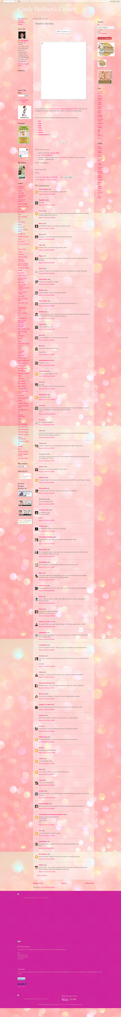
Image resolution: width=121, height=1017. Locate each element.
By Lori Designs (22, 217)
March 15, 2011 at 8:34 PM (46, 482)
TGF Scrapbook (22, 424)
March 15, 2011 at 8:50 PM (46, 504)
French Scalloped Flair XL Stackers (23, 264)
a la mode (21, 193)
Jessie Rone (100, 111)
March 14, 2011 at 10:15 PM (47, 194)
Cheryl (41, 324)
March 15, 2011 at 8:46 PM (46, 493)
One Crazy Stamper (21, 352)
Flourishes (42, 179)
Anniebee (42, 656)
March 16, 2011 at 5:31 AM (46, 556)
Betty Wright (43, 562)
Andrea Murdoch (100, 92)
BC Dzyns (21, 211)
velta (40, 430)
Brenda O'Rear (100, 155)
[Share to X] (68, 177)
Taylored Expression (21, 415)
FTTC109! (75, 109)
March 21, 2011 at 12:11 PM (47, 871)
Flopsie (20, 252)
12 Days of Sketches (21, 187)
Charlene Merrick (100, 159)
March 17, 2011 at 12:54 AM (47, 666)
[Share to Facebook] (70, 177)
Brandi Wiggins (100, 151)
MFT (19, 315)
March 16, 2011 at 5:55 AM (46, 580)
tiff (40, 748)
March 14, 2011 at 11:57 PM (47, 205)
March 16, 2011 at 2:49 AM (46, 531)
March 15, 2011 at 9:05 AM (46, 340)
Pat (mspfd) (42, 488)
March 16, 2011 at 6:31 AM (46, 603)
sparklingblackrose (45, 360)
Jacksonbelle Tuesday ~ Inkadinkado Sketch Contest (23, 287)
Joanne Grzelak (100, 115)
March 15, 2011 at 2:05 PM (46, 437)
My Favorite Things (23, 343)
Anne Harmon (100, 147)
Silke (39, 123)
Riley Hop (21, 378)
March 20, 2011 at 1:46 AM (46, 825)
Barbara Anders (100, 99)
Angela (100, 96)
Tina (40, 420)
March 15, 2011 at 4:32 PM (46, 448)
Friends (20, 270)
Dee (39, 121)
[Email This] (65, 177)
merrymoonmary (65, 1004)
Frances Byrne (100, 107)
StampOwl (42, 200)
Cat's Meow (21, 222)
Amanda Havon (43, 134)
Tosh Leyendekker (100, 192)
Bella (19, 214)
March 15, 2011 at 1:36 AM (46, 228)
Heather (41, 466)
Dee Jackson (43, 854)
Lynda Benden (100, 126)
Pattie (40, 672)
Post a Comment (42, 875)
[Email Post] (61, 177)
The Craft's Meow (23, 427)
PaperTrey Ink (22, 365)
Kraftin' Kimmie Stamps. (22, 292)
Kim (40, 335)
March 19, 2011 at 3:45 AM (46, 808)
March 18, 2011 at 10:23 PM (47, 797)
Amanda (41, 311)
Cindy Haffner (46, 177)
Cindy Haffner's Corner (47, 9)
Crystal (41, 443)
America (41, 526)
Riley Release (22, 386)
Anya (19, 209)
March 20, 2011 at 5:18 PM (46, 848)
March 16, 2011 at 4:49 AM (46, 543)
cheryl (41, 211)
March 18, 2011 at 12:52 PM (47, 752)
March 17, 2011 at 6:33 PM (46, 709)
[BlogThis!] (66, 177)
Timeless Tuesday (51, 179)
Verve (19, 449)
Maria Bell (99, 130)
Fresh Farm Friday (23, 267)
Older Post (89, 883)
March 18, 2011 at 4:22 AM (46, 720)
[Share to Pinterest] (71, 177)
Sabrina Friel (100, 183)
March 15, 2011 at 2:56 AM (46, 239)
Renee (41, 268)
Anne (40, 405)
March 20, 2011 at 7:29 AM (46, 835)
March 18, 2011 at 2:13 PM (46, 763)
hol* (40, 830)
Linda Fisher (43, 585)
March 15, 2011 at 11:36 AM (47, 388)
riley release (21, 381)
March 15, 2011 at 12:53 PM (47, 399)
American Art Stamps (22, 200)
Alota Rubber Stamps (22, 196)
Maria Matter (43, 841)
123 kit (20, 190)
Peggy (41, 256)
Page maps (21, 355)
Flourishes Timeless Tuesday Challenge (59, 109)
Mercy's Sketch (22, 313)
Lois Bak (100, 179)
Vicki (99, 138)
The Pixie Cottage (23, 432)
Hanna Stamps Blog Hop (22, 278)
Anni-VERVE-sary (23, 206)
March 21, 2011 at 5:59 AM (46, 859)
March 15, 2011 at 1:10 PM (46, 425)
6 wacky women (44, 510)
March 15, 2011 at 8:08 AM (46, 329)
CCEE (20, 224)
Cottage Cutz (22, 234)
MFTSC (20, 338)
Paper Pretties (22, 358)
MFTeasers (21, 336)
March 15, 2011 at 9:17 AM (46, 365)
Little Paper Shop (23, 303)
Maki (39, 125)
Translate (104, 33)
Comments (23, 477)
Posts (22, 474)
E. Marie (41, 791)
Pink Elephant (22, 371)
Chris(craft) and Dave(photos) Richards (51, 814)
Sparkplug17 (43, 394)
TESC (20, 421)
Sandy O (41, 715)
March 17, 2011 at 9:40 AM (46, 677)
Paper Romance (22, 363)
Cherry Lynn (21, 227)
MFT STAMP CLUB (23, 329)
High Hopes (21, 282)
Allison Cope (43, 737)
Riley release (22, 383)
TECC (20, 419)
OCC (19, 346)
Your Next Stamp (23, 458)
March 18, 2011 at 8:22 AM (46, 731)
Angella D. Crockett (45, 704)
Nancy (41, 609)
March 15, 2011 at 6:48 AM (46, 295)
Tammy (40, 132)
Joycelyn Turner (100, 119)
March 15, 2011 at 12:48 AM (47, 217)
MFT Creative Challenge (22, 321)
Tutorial (20, 446)
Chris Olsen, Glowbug (46, 537)
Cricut (19, 239)
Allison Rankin (43, 189)
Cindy (40, 130)
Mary (40, 769)
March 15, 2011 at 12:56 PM (47, 414)
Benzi (40, 573)
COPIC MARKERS (46, 155)
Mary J (41, 223)
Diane (40, 234)
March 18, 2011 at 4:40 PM (46, 785)
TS (19, 444)
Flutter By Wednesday (21, 260)
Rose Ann (42, 694)
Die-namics (21, 241)
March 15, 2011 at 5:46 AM (46, 284)
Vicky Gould (99, 197)
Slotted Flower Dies (23, 398)
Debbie (41, 865)
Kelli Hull (100, 123)
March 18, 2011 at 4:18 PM (46, 774)
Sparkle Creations (23, 403)
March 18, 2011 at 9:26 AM (46, 742)
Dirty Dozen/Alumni (23, 244)
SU (19, 412)
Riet (40, 346)
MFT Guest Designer (21, 325)
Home (64, 883)
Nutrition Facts (40, 897)
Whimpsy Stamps (23, 451)
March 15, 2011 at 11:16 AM (47, 376)
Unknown (42, 477)
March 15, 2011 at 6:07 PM (46, 461)
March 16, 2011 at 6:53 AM (46, 616)
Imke (40, 245)
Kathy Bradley (100, 176)
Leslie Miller (42, 645)
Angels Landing (22, 204)
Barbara (41, 290)
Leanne (41, 758)
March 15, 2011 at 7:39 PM (46, 471)
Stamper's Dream (23, 410)
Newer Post (38, 883)
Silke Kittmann (100, 134)
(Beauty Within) (55, 153)
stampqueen (43, 632)
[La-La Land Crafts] (106, 56)
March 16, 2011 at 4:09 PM (46, 650)
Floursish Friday (22, 257)
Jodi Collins (42, 371)
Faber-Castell (22, 249)
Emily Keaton (43, 549)
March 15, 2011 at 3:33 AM (46, 250)
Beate (40, 596)
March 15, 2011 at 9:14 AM (46, 354)
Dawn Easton (43, 279)
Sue (40, 382)
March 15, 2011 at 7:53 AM (46, 318)
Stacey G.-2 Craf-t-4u (45, 621)
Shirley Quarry (100, 187)
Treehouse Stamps (23, 441)
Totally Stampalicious (22, 437)
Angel (41, 780)
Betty (40, 128)
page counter (21, 986)
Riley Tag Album (22, 388)
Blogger (80, 1004)
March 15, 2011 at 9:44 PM (46, 520)
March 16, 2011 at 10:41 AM (47, 626)
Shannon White (43, 803)
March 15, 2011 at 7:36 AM (46, 306)
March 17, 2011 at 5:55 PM (46, 699)
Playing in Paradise (23, 373)
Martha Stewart (22, 308)
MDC (19, 310)
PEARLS (64, 157)
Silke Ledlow (43, 301)
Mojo (19, 341)
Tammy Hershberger (45, 683)
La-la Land (21, 296)
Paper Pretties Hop (23, 360)
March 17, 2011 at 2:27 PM (46, 688)
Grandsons (21, 273)
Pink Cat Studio (22, 368)
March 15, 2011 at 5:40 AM (46, 273)
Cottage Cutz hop (23, 236)
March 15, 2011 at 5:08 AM (46, 262)
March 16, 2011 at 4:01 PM (46, 639)
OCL (19, 348)
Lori (40, 726)
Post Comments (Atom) (48, 887)
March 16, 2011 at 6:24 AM (46, 590)
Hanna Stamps (22, 275)
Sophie (20, 400)
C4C (19, 219)
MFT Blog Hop (22, 318)
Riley (19, 376)
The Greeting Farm (23, 429)
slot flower (21, 395)
